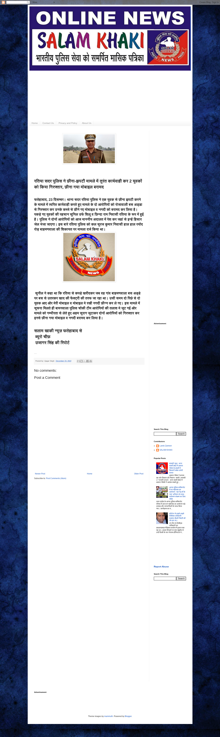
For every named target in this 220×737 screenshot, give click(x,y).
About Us (86, 123)
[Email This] (78, 361)
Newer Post (40, 474)
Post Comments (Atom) (56, 478)
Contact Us (48, 123)
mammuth (108, 716)
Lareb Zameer (165, 446)
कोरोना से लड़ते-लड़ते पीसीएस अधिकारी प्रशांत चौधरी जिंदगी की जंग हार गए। (177, 517)
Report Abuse (161, 566)
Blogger (128, 716)
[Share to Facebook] (87, 361)
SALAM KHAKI (165, 450)
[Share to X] (84, 361)
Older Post (138, 474)
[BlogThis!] (81, 361)
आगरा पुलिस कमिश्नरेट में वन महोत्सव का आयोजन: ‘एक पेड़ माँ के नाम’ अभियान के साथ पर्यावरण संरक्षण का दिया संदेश (177, 493)
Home (35, 123)
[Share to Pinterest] (90, 361)
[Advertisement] (110, 93)
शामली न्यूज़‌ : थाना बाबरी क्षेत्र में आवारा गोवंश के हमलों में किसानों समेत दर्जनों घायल (176, 468)
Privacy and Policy (68, 123)
